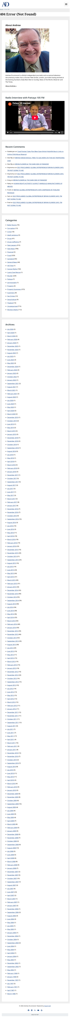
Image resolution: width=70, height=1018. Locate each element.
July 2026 (10, 329)
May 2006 (10, 923)
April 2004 (10, 953)
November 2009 (12, 797)
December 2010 (12, 753)
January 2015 (11, 587)
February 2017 (12, 502)
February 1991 (12, 987)
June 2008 (10, 855)
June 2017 (10, 492)
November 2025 (12, 350)
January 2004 (11, 956)
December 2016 (12, 509)
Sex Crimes (11, 296)
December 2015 (12, 550)
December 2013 (12, 631)
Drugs (9, 238)
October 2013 (12, 638)
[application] (35, 117)
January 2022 (11, 380)
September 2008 (13, 845)
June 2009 (10, 814)
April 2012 (10, 699)
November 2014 (12, 594)
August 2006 (11, 916)
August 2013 (11, 645)
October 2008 (12, 841)
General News (12, 262)
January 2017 (11, 506)
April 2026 (10, 333)
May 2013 (10, 655)
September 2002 (13, 967)
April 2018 (10, 461)
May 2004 (10, 950)
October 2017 (12, 478)
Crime (9, 232)
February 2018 (12, 468)
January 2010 (11, 790)
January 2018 (11, 472)
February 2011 (12, 746)
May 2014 (10, 614)
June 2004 (10, 946)
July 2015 (10, 567)
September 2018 (13, 448)
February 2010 (12, 787)
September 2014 (13, 600)
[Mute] (59, 132)
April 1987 (10, 990)
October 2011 (12, 719)
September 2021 (13, 384)
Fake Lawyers (11, 245)
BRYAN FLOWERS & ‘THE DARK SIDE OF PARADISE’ (32, 164)
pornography (11, 283)
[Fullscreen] (62, 132)
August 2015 (11, 563)
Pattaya (9, 279)
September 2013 (13, 641)
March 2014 (11, 621)
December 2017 (12, 475)
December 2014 (12, 590)
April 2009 (10, 821)
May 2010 (10, 777)
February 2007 (12, 902)
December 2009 (12, 794)
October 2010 (12, 760)
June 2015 (10, 570)
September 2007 (13, 882)
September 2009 (13, 804)
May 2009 (10, 817)
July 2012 (10, 689)
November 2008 (12, 838)
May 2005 (10, 929)
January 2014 (11, 628)
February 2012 (12, 706)
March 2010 (11, 784)
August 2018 (11, 451)
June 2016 (10, 529)
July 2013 (10, 648)
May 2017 (10, 495)
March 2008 (11, 862)
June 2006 (10, 919)
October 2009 (12, 800)
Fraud (9, 255)
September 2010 (13, 763)
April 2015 (10, 577)
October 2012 (12, 678)
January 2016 (11, 546)
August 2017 (11, 485)
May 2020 (10, 407)
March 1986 (11, 994)
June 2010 (10, 773)
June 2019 (10, 424)
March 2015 (11, 580)
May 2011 (10, 736)
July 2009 (10, 811)
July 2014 (10, 607)
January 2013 (11, 668)
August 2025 (11, 353)
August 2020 (11, 397)
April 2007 (10, 895)
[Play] (8, 132)
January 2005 (11, 933)
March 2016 (11, 539)
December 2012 (12, 672)
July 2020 (10, 400)
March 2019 (11, 431)
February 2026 (12, 339)
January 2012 (11, 709)
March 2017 (11, 499)
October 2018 (12, 445)
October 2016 (12, 516)
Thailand (10, 303)
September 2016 (13, 519)
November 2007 (12, 875)
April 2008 (10, 858)
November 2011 (12, 716)
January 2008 (11, 868)
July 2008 (10, 851)
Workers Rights (12, 310)
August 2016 (11, 523)
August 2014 (11, 604)
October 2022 (12, 377)
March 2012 (11, 702)
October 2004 (12, 939)
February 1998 (12, 973)
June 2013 (10, 651)
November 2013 (12, 634)
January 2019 (11, 434)
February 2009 (12, 828)
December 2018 (12, 438)
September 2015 (13, 560)
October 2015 (12, 556)
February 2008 (12, 865)
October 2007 (12, 878)
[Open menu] (66, 4)
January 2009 (11, 831)
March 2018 (11, 465)
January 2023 (11, 373)
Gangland (10, 259)
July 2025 (10, 356)
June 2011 (10, 733)
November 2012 (12, 675)
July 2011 (10, 729)
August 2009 (11, 807)
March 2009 (11, 824)
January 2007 (11, 906)
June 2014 (10, 611)
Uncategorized (12, 306)
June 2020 (10, 404)
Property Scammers (14, 289)
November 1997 (12, 980)
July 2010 (10, 770)
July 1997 (10, 984)
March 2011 (11, 743)
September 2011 (13, 723)
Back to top (35, 1014)
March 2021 (11, 390)
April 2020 (10, 411)
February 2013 (12, 665)
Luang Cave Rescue (14, 272)
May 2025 (10, 363)
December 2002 (12, 963)
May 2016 (10, 533)
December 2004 (12, 936)
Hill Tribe (10, 266)
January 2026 (11, 343)
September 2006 (13, 912)
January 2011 (11, 750)
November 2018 (12, 441)
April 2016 (10, 536)
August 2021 (11, 387)
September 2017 (13, 482)
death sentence (12, 235)
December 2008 (12, 834)
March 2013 (11, 661)
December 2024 (12, 367)
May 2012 (10, 695)
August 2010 (11, 767)
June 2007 (10, 892)
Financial (10, 252)
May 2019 (10, 428)
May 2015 (10, 573)
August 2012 (11, 685)
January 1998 (11, 977)
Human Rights (12, 269)
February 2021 (12, 394)
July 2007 (10, 889)
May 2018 (10, 458)
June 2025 (10, 360)
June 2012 (10, 692)
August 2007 (11, 885)
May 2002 (10, 970)
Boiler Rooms (11, 225)
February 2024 (12, 370)
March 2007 (11, 899)
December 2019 (12, 417)
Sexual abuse (11, 300)
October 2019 (12, 421)
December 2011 (12, 712)
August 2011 (11, 726)
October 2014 (12, 597)
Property (10, 286)
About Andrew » (10, 86)
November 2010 (12, 756)
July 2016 (10, 526)
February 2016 (12, 543)
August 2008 (11, 848)
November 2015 (12, 553)
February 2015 (12, 584)
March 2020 (11, 414)
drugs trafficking (13, 242)
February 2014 (12, 624)
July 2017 (10, 489)
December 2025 (12, 346)
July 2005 (10, 926)
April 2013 (10, 658)
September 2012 (13, 682)
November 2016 (12, 512)
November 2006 (12, 909)
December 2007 (12, 872)
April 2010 (10, 780)
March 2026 (11, 336)
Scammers (11, 293)
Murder (10, 276)
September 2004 (13, 943)
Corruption (11, 228)
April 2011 (10, 739)
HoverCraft (47, 1006)
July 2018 (10, 455)
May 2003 (10, 960)
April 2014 (10, 617)
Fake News (11, 249)
